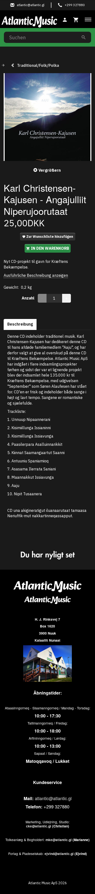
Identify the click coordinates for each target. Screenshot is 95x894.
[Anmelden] (64, 19)
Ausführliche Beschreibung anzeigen (36, 275)
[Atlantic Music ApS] (29, 21)
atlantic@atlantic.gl (53, 798)
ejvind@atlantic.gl (59, 853)
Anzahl (28, 298)
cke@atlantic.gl (38, 826)
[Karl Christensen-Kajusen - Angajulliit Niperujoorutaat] (47, 117)
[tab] (76, 19)
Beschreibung (20, 324)
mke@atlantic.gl (59, 839)
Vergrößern (49, 170)
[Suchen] (83, 37)
